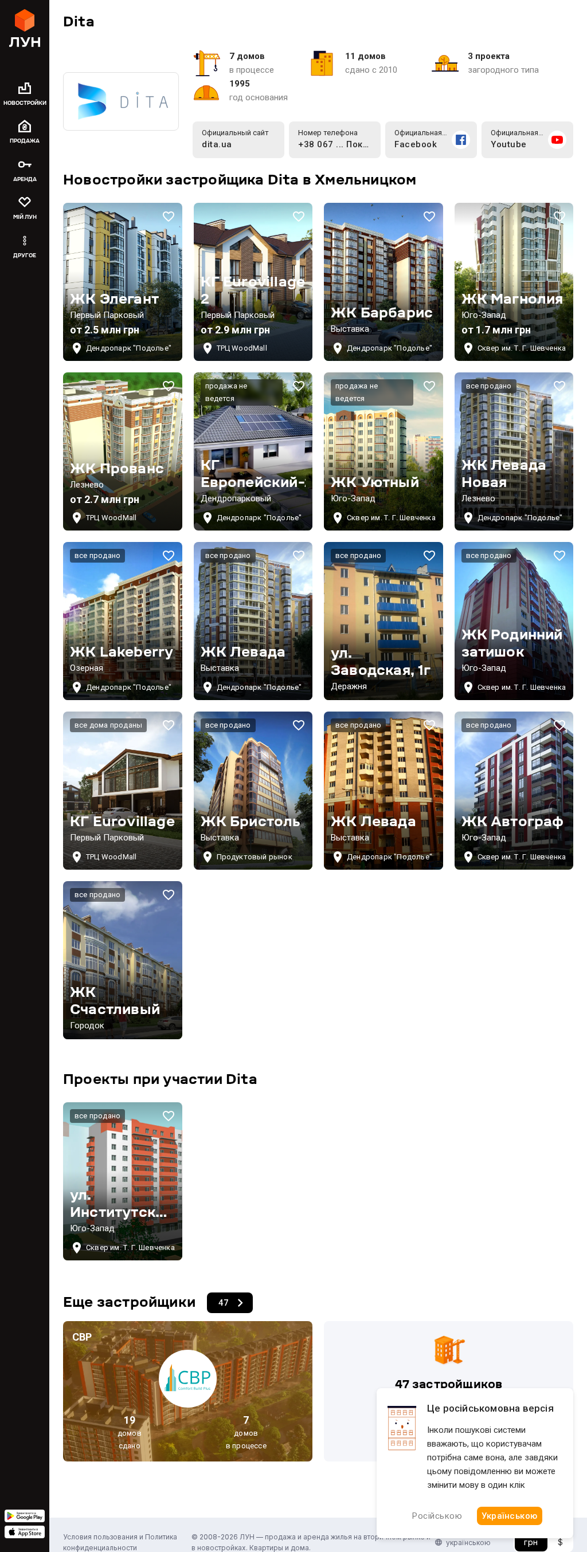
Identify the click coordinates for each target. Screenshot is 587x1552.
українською (468, 1542)
